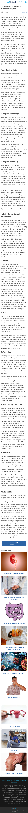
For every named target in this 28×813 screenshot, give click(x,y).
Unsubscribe (23, 780)
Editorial (16, 780)
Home (3, 780)
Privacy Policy (9, 780)
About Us (14, 782)
